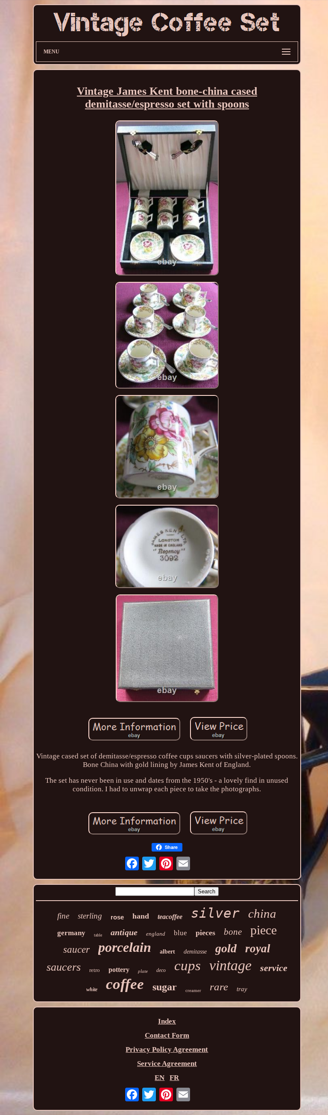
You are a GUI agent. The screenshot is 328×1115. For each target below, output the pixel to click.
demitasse (195, 951)
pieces (205, 932)
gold (226, 948)
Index (167, 1021)
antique (124, 932)
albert (167, 951)
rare (219, 986)
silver (215, 913)
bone (233, 932)
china (262, 913)
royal (257, 948)
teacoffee (170, 916)
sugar (164, 986)
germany (71, 933)
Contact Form (167, 1035)
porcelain (124, 947)
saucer (76, 949)
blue (180, 933)
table (98, 935)
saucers (64, 967)
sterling (90, 915)
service (273, 968)
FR (174, 1078)
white (91, 989)
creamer (193, 990)
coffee (125, 984)
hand (140, 916)
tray (242, 989)
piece (263, 930)
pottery (118, 969)
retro (94, 970)
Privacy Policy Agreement (167, 1049)
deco (161, 970)
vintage (230, 965)
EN (159, 1078)
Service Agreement (167, 1063)
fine (63, 915)
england (155, 934)
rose (117, 917)
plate (143, 971)
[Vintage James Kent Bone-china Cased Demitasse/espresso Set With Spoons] (167, 199)
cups (187, 965)
